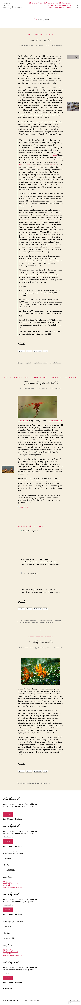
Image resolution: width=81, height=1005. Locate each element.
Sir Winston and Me (51, 3)
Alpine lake (23, 363)
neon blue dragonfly (54, 620)
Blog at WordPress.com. (30, 1000)
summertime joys (47, 622)
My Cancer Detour (36, 3)
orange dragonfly (25, 622)
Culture (46, 377)
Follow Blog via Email (10, 798)
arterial (53, 165)
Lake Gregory (57, 363)
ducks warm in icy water (44, 363)
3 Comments (58, 648)
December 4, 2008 (43, 648)
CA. (21, 620)
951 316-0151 (7, 885)
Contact (68, 8)
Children (28, 377)
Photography (71, 377)
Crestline (50, 35)
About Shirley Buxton (56, 8)
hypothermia (25, 165)
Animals (30, 35)
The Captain (23, 421)
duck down (31, 363)
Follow (8, 814)
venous (54, 155)
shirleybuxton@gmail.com (12, 887)
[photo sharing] (40, 407)
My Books (62, 5)
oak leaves (46, 783)
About (69, 5)
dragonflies (33, 620)
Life (61, 377)
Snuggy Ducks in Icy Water (40, 40)
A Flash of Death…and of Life (40, 642)
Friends (55, 377)
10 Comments (56, 388)
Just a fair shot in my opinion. (30, 526)
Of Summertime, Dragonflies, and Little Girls (40, 383)
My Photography (65, 3)
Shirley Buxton (6, 3)
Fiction (43, 5)
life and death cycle (35, 783)
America (7, 377)
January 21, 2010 (43, 45)
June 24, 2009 (43, 388)
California (39, 35)
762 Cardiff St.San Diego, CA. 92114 (10, 883)
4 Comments (57, 45)
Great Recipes (53, 5)
